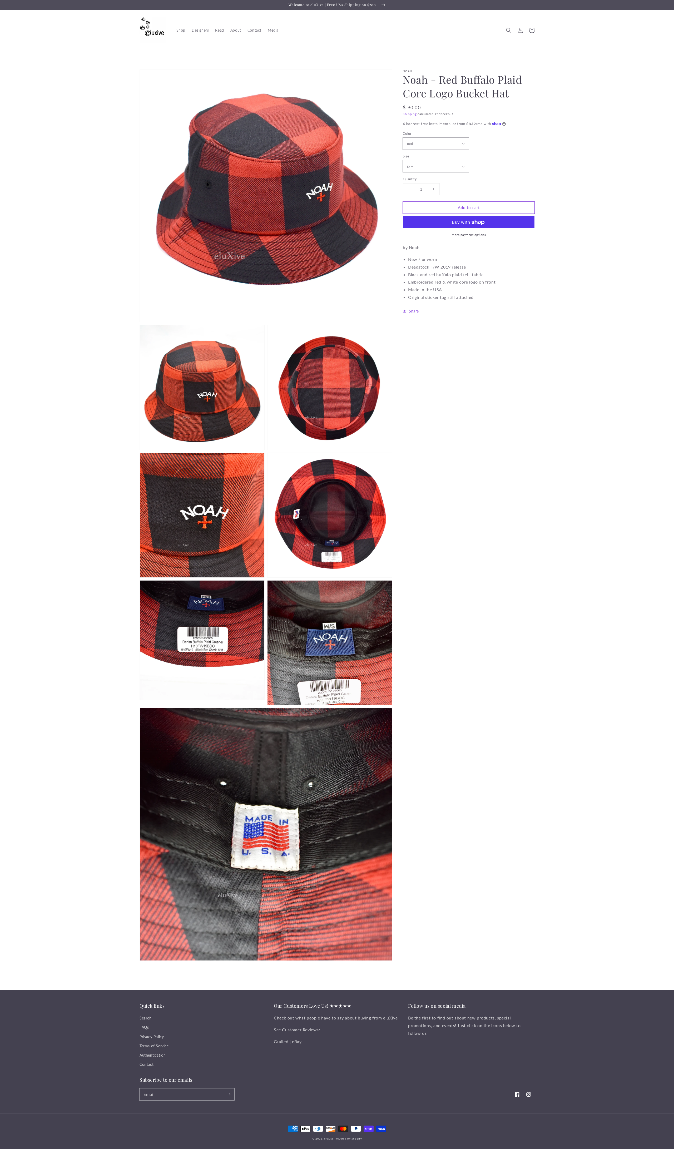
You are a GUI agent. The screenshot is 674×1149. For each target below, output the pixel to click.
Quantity (410, 179)
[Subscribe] (228, 1094)
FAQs (144, 1027)
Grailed (281, 1041)
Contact (146, 1064)
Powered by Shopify (348, 1138)
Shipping (410, 114)
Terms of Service (154, 1046)
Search (146, 1018)
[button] (508, 30)
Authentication (153, 1055)
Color (407, 133)
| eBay (296, 1041)
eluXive (329, 1138)
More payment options (469, 235)
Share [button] (414, 311)
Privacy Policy (152, 1036)
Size (406, 156)
